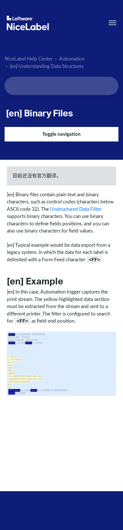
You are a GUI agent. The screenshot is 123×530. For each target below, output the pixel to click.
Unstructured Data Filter (76, 209)
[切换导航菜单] (112, 23)
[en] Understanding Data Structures (47, 66)
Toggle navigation (61, 134)
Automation (71, 58)
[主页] (28, 23)
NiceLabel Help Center (29, 58)
